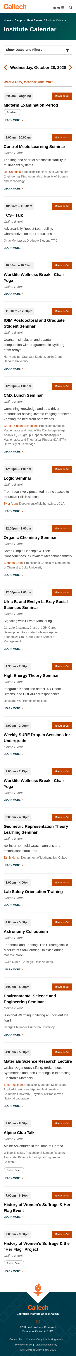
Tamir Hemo (12, 857)
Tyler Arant (11, 503)
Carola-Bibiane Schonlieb (21, 425)
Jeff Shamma (12, 171)
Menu (57, 7)
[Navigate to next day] (70, 68)
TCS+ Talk (13, 215)
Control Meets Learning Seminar (34, 146)
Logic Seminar (17, 478)
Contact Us (15, 1339)
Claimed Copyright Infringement (44, 1339)
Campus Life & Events (28, 20)
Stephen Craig (13, 562)
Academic (12, 112)
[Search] (70, 7)
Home (7, 20)
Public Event (14, 1170)
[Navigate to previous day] (5, 68)
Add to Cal (63, 96)
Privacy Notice (23, 1344)
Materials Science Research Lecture (38, 1061)
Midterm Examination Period (31, 105)
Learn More (12, 120)
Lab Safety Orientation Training (33, 891)
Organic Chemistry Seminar (30, 537)
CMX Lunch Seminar (23, 395)
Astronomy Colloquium (26, 931)
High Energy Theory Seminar (31, 675)
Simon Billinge (13, 1084)
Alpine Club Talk (19, 1132)
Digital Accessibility (46, 1344)
